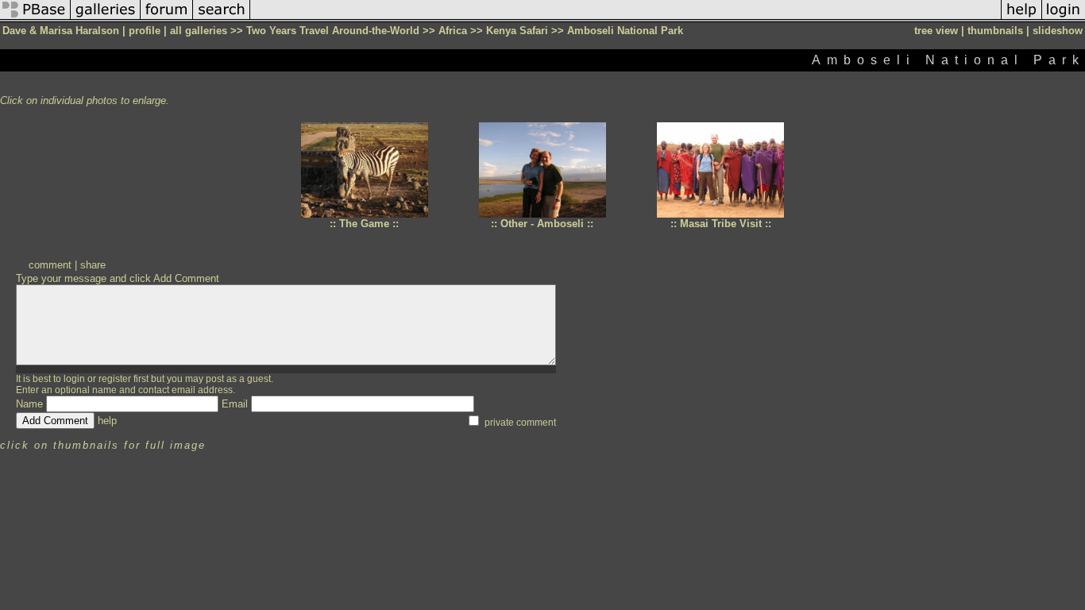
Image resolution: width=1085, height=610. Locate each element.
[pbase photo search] (221, 19)
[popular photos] (625, 19)
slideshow (1058, 31)
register (114, 378)
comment (50, 265)
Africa (452, 31)
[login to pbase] (1063, 19)
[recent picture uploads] (106, 19)
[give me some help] (1021, 19)
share (93, 265)
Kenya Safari (517, 31)
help (107, 421)
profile (144, 31)
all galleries (198, 31)
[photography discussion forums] (167, 19)
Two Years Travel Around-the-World (332, 31)
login (74, 378)
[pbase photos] (35, 19)
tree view (936, 31)
